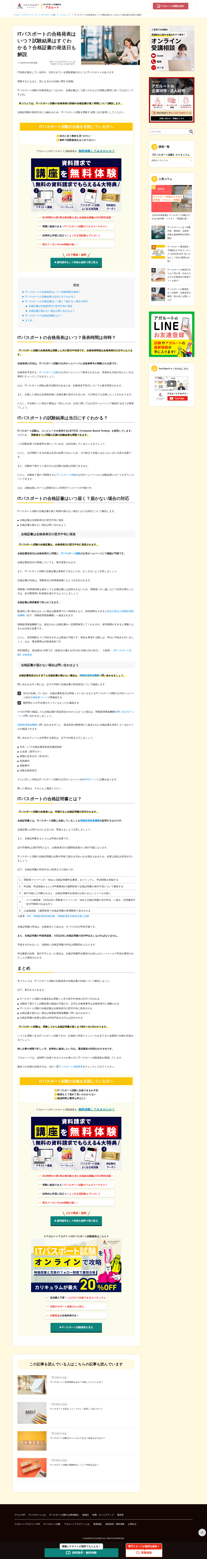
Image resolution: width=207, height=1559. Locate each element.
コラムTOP (19, 1515)
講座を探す (172, 6)
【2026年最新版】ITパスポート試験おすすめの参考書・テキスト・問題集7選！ (170, 217)
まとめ (28, 320)
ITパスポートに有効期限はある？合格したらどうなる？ (76, 1382)
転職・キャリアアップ (103, 1515)
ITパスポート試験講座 (71, 1066)
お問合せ (132, 1524)
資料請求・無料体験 (114, 1524)
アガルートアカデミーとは (77, 1524)
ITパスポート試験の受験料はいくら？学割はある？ (74, 1465)
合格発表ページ (38, 697)
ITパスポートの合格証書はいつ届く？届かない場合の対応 (56, 301)
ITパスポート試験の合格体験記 (64, 1515)
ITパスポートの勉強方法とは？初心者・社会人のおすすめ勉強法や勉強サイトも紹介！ (179, 275)
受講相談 (97, 1524)
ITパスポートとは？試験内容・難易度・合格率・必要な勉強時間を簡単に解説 (179, 232)
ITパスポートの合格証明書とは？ (43, 315)
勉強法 (85, 1515)
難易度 (120, 1515)
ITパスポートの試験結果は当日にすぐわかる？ (50, 296)
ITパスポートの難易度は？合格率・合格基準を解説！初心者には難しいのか (179, 294)
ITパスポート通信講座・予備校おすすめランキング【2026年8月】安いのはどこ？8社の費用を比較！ (179, 253)
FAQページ (91, 779)
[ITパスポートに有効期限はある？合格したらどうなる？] (32, 1385)
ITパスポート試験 (48, 372)
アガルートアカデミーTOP (27, 1524)
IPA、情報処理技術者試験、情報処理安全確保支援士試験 (58, 916)
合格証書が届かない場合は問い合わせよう (52, 311)
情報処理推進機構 (89, 675)
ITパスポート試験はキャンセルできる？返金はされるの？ (77, 1438)
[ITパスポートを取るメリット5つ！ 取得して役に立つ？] (32, 1413)
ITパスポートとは (37, 1515)
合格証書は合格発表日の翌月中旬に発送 (50, 306)
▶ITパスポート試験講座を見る (76, 1327)
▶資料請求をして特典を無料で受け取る (76, 262)
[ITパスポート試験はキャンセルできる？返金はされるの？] (32, 1441)
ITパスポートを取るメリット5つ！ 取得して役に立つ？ (76, 1409)
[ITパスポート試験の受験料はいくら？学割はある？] (32, 1467)
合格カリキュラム (159, 160)
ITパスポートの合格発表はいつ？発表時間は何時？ (53, 292)
